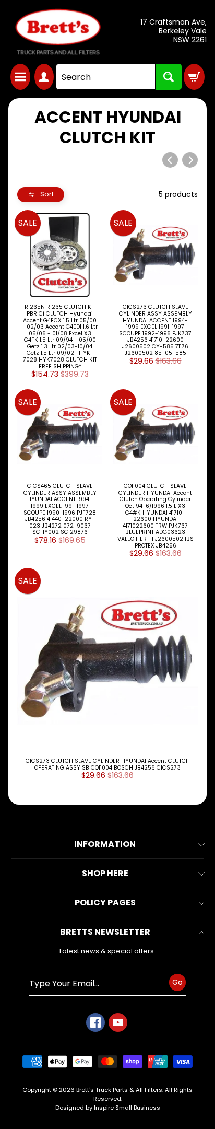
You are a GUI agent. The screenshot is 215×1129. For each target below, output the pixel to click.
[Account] (44, 77)
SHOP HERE (105, 873)
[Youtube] (118, 1022)
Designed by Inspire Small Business (107, 1107)
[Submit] (169, 77)
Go (177, 982)
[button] (40, 194)
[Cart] (194, 77)
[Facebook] (95, 1022)
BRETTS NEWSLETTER (105, 932)
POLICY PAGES (105, 903)
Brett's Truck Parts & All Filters (119, 1090)
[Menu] (20, 77)
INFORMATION (105, 844)
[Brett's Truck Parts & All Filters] (58, 31)
